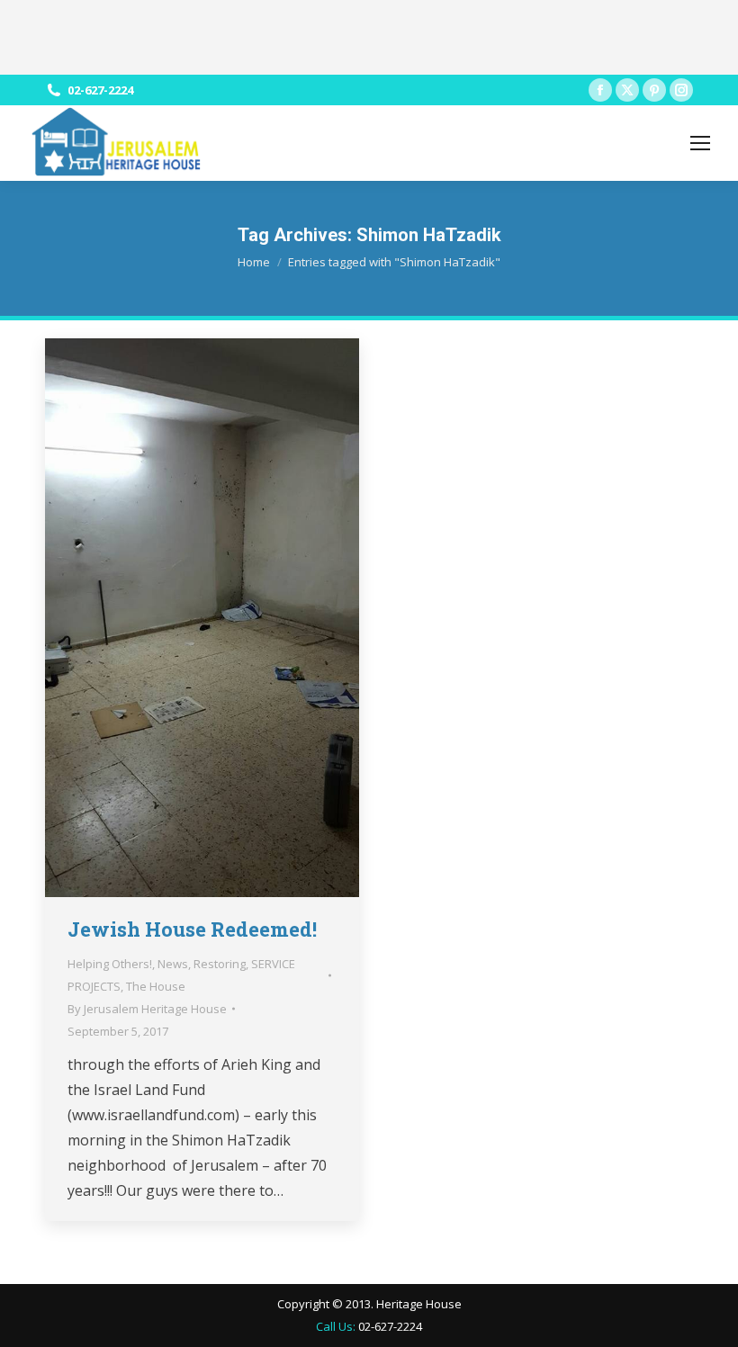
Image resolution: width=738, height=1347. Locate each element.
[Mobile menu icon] (700, 143)
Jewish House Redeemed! (192, 929)
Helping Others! (110, 964)
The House (155, 986)
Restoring (220, 964)
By (147, 1009)
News (173, 964)
